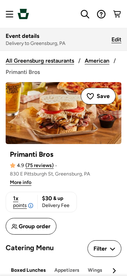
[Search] (85, 14)
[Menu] (9, 14)
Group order (34, 226)
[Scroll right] (114, 270)
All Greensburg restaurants (40, 60)
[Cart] (117, 14)
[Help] (101, 14)
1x (20, 201)
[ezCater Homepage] (23, 14)
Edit (116, 39)
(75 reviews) (39, 165)
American (97, 60)
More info (20, 182)
